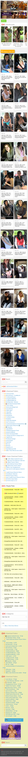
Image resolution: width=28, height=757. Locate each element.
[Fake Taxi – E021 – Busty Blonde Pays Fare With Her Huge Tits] (20, 63)
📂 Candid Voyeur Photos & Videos (13, 472)
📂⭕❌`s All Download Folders (9, 386)
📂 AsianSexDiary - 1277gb (10, 710)
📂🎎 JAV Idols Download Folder (12, 403)
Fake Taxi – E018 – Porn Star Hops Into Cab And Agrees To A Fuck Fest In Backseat (6, 137)
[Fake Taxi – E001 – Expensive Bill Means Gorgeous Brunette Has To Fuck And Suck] (20, 357)
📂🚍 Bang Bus (8, 427)
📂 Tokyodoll (7, 412)
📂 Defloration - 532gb (9, 669)
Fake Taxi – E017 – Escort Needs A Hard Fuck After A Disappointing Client (20, 136)
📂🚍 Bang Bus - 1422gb (10, 661)
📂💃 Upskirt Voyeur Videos (11, 462)
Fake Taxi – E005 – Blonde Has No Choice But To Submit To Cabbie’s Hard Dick (20, 313)
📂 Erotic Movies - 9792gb (10, 679)
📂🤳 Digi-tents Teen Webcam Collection (14, 460)
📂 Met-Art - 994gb (8, 664)
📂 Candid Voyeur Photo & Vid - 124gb (13, 694)
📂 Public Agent (8, 410)
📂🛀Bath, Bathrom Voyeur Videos (13, 464)
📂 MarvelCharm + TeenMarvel (12, 395)
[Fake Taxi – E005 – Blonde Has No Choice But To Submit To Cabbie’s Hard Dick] (20, 298)
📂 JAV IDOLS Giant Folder (11, 479)
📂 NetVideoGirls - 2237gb (10, 644)
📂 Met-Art (7, 443)
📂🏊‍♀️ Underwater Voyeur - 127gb (12, 687)
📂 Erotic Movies (8, 408)
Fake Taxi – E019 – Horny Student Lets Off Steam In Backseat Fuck (20, 107)
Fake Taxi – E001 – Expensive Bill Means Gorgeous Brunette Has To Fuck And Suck (20, 372)
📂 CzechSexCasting (9, 417)
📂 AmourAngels (8, 440)
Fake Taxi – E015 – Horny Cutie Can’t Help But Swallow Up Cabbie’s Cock (20, 166)
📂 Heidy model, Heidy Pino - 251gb (13, 697)
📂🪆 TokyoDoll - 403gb (10, 682)
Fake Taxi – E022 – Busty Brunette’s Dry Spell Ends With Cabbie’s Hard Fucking (6, 78)
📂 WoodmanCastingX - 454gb (11, 702)
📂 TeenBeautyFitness (9, 397)
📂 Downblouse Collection (10, 474)
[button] (2, 750)
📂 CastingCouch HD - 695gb (11, 657)
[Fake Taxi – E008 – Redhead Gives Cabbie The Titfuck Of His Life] (7, 268)
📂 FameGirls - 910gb (9, 709)
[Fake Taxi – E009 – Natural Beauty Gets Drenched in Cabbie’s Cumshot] (20, 239)
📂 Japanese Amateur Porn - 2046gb (13, 692)
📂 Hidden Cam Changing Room (12, 467)
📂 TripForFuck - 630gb (10, 701)
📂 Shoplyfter (7, 418)
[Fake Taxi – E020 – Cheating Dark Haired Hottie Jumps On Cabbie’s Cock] (7, 92)
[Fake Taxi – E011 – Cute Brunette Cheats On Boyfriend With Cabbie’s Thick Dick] (20, 209)
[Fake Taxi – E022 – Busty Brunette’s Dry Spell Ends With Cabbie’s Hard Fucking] (7, 63)
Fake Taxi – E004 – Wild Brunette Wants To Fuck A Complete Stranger (7, 342)
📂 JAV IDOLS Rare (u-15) (10, 480)
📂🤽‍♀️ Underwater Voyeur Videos (12, 465)
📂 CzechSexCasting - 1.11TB (11, 659)
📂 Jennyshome (8, 415)
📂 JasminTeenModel (9, 432)
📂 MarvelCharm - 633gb (10, 647)
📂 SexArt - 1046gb (8, 705)
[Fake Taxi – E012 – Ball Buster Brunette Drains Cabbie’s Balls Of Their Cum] (7, 209)
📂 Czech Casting (8, 405)
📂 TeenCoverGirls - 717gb (10, 649)
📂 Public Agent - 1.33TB (10, 656)
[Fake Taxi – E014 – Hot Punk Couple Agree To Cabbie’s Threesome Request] (7, 180)
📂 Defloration (8, 413)
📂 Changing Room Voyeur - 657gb (12, 684)
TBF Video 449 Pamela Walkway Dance (6, 44)
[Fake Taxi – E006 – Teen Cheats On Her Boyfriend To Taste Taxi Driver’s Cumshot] (7, 298)
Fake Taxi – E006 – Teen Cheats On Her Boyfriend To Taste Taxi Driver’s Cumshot (6, 313)
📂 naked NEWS (8, 428)
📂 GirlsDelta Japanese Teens (11, 430)
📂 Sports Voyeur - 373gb (10, 690)
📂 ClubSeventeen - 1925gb (11, 704)
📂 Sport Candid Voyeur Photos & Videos (14, 477)
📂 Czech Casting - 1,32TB (10, 642)
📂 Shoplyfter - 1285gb (9, 671)
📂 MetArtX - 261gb (9, 707)
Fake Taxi (3, 74)
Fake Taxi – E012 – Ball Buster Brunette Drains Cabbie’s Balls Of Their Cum (6, 224)
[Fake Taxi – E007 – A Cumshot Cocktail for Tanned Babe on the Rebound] (20, 268)
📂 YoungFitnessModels (10, 398)
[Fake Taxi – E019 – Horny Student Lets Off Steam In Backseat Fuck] (20, 92)
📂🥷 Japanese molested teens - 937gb (13, 636)
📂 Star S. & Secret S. (9, 422)
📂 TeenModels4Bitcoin (10, 400)
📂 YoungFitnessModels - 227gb (12, 654)
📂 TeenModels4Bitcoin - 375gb (12, 652)
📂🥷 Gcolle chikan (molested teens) (13, 459)
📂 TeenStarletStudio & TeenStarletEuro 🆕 (15, 423)
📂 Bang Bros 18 (8, 447)
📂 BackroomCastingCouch (11, 407)
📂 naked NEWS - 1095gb (10, 662)
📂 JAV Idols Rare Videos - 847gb (12, 637)
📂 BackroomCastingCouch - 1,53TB (13, 646)
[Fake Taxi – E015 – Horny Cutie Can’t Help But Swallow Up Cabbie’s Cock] (20, 151)
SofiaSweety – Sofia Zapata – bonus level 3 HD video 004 (18, 45)
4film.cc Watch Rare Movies (11, 625)
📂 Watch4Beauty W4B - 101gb (11, 714)
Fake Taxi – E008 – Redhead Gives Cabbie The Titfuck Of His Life (7, 283)
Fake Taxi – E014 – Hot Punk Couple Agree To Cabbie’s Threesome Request (6, 195)
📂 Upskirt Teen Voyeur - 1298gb (12, 685)
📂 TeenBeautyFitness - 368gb (11, 651)
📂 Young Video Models (10, 420)
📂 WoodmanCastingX (9, 438)
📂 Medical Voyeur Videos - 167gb (12, 695)
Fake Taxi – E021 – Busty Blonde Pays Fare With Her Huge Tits (20, 77)
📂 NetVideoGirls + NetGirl (11, 402)
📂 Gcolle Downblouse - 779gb (11, 689)
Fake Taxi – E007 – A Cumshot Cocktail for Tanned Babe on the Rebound (19, 283)
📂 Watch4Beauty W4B (10, 449)
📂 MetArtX (7, 445)
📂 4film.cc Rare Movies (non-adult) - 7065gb (15, 672)
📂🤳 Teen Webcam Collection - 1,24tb (13, 680)
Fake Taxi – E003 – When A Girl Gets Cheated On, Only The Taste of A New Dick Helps (20, 342)
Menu (4, 20)
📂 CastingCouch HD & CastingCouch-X (14, 435)
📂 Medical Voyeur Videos (10, 475)
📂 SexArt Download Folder (11, 433)
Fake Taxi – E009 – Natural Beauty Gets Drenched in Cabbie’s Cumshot (20, 253)
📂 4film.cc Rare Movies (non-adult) (13, 450)
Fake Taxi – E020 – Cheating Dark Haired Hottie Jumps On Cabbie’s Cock (6, 107)
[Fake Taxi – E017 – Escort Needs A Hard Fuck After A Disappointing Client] (20, 122)
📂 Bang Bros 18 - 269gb (10, 712)
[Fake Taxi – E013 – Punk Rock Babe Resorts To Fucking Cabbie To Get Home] (20, 180)
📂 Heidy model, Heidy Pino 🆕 (12, 425)
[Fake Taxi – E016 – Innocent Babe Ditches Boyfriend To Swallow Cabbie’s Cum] (7, 151)
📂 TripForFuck (8, 437)
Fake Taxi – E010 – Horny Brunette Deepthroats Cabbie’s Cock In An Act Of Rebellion (7, 254)
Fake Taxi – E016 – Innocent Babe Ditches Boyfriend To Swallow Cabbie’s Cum (7, 166)
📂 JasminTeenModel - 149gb (11, 699)
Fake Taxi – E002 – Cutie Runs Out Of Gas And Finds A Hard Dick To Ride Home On (6, 372)
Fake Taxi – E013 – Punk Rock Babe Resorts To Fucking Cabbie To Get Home (20, 195)
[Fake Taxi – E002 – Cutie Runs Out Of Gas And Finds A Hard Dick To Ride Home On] (7, 357)
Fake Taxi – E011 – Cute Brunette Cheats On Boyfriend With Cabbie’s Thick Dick (20, 224)
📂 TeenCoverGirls (9, 393)
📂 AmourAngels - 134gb (10, 716)
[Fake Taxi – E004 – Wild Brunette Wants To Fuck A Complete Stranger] (7, 327)
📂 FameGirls (7, 442)
